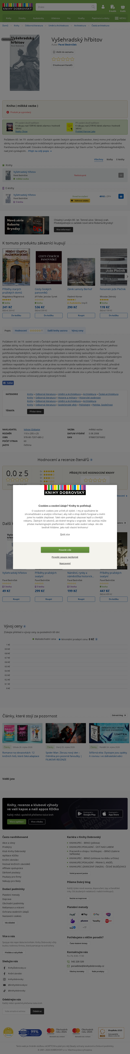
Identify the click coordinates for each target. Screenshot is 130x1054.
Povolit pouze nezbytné (65, 557)
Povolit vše (65, 549)
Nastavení (65, 563)
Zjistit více (65, 534)
